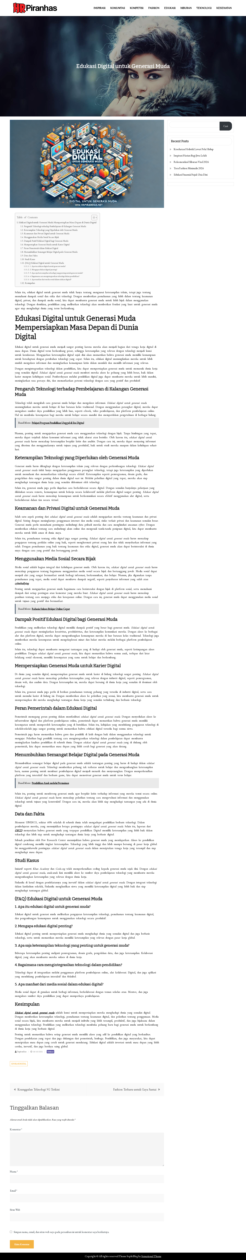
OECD (18, 830)
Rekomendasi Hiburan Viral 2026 (191, 162)
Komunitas (117, 8)
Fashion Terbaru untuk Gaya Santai (134, 1089)
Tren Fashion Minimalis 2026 (189, 168)
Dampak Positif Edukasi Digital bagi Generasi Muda (46, 240)
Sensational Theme (151, 1256)
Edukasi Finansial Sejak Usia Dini (191, 174)
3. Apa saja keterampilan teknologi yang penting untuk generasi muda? (56, 273)
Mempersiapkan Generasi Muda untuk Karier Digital (46, 244)
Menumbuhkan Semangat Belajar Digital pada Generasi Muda (50, 251)
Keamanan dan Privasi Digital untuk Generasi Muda (46, 233)
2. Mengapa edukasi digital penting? (43, 269)
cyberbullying (22, 583)
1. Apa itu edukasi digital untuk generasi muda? (48, 266)
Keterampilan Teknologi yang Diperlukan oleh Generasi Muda (50, 230)
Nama (14, 1171)
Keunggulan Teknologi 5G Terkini (38, 1089)
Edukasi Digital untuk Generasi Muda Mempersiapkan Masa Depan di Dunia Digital (57, 222)
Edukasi (170, 8)
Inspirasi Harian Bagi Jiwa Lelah (190, 155)
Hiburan (186, 8)
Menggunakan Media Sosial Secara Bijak (41, 237)
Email (13, 1190)
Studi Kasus (30, 259)
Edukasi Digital (18, 1064)
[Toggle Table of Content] (92, 217)
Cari (225, 126)
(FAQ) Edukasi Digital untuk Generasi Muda (44, 263)
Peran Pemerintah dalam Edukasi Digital (41, 248)
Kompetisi (136, 8)
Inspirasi (99, 8)
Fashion (153, 8)
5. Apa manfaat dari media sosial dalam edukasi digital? (50, 279)
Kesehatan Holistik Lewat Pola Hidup (194, 149)
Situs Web (15, 1209)
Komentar (16, 1129)
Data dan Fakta (30, 255)
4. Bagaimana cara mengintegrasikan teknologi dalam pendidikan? (54, 276)
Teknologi (204, 8)
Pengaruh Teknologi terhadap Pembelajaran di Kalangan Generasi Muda (55, 226)
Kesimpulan (30, 283)
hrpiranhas (21, 1051)
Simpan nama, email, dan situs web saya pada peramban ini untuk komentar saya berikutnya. (61, 1232)
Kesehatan (224, 8)
